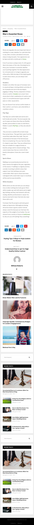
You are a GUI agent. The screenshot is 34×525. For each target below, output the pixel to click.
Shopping (5, 31)
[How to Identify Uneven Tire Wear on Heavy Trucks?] (7, 410)
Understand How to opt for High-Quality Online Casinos (17, 250)
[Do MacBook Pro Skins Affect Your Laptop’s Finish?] (7, 428)
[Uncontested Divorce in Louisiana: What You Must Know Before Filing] (17, 379)
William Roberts (8, 36)
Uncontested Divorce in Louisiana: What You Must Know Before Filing (15, 391)
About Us (19, 2)
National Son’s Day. (9, 347)
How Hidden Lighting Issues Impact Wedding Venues (20, 418)
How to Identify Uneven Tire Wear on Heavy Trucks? (20, 408)
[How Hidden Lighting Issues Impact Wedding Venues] (7, 419)
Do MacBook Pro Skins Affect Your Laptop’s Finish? (20, 427)
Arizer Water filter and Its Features (14, 298)
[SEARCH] (29, 357)
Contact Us (12, 2)
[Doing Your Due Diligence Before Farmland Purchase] (7, 400)
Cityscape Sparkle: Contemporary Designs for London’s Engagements (16, 323)
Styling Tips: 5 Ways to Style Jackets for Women (17, 239)
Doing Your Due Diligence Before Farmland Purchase (21, 399)
